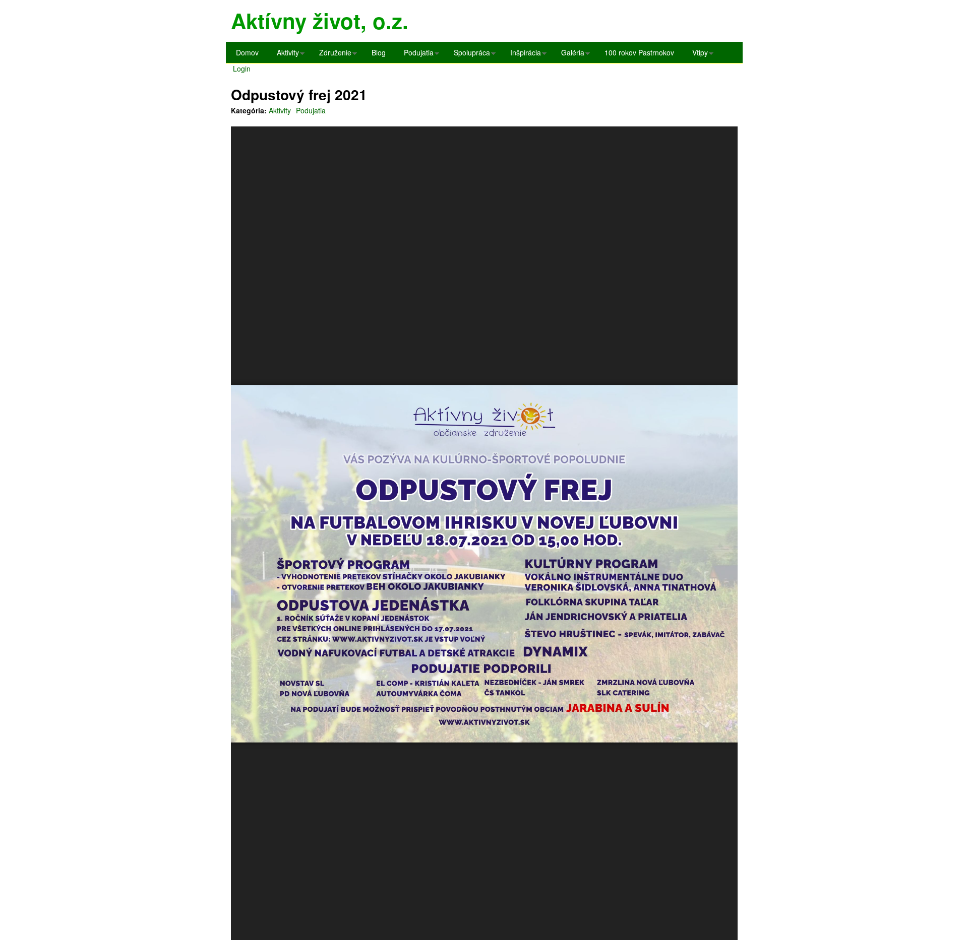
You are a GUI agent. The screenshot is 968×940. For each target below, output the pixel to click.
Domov (247, 52)
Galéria (570, 55)
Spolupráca (469, 55)
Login (242, 68)
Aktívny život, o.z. (319, 21)
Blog (379, 52)
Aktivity (285, 55)
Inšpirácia (523, 55)
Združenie (332, 55)
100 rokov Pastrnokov (639, 52)
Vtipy (697, 55)
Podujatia (416, 55)
